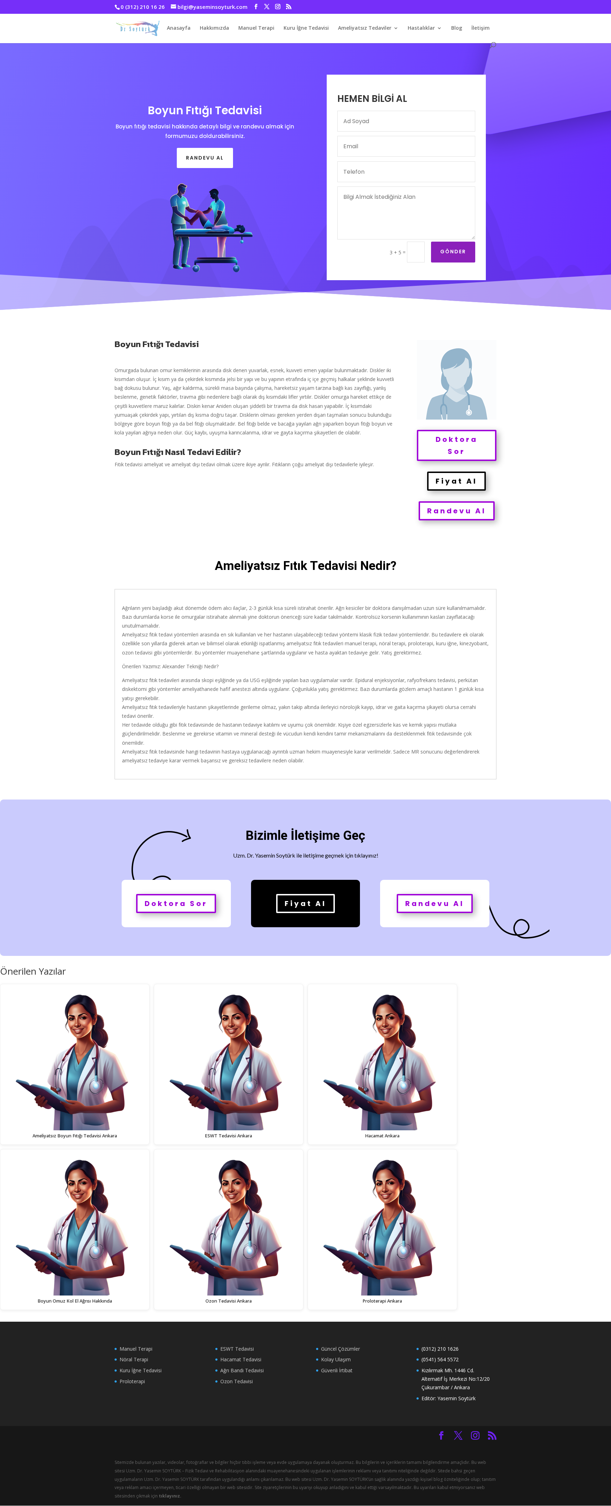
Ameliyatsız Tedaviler (364, 28)
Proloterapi (132, 1381)
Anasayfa (179, 28)
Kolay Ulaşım (336, 1359)
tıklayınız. (170, 1496)
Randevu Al (456, 511)
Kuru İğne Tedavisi (306, 28)
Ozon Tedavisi (236, 1381)
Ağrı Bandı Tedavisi (242, 1370)
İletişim (480, 28)
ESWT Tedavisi (237, 1348)
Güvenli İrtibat (337, 1370)
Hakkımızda (214, 28)
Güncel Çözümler (340, 1348)
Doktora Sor (457, 445)
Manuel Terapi (256, 28)
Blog (456, 28)
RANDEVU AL (205, 157)
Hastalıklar (421, 28)
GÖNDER (453, 251)
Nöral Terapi (134, 1359)
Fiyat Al (456, 481)
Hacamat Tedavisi (240, 1359)
